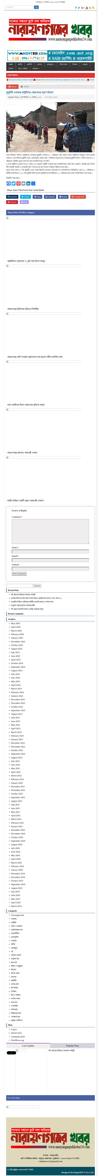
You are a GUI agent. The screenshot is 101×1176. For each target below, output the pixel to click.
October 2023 (17, 707)
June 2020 (15, 852)
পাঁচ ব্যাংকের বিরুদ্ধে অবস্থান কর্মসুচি (23, 594)
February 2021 (17, 823)
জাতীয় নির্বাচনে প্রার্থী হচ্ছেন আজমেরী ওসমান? (25, 500)
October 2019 (17, 881)
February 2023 (17, 736)
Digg (38, 197)
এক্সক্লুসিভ (15, 937)
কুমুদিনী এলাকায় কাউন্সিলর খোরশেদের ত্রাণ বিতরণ (29, 92)
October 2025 (17, 645)
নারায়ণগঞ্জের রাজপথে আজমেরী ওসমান (22, 452)
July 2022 (15, 761)
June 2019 (15, 895)
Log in (14, 1029)
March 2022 (16, 776)
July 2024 (15, 674)
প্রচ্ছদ (11, 64)
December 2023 (18, 699)
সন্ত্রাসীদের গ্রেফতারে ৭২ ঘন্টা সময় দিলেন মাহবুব (26, 261)
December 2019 (18, 873)
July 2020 (15, 848)
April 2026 (16, 627)
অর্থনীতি (13, 922)
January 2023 (17, 739)
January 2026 (17, 638)
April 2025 (16, 660)
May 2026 (15, 623)
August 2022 (16, 757)
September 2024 (18, 667)
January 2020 (17, 870)
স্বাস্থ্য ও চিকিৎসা (16, 1020)
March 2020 (16, 863)
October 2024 (17, 663)
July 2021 (15, 804)
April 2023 (16, 728)
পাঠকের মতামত (16, 955)
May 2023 (15, 725)
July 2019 (15, 892)
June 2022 (15, 765)
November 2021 (18, 790)
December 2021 (18, 786)
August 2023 (16, 714)
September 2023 (18, 710)
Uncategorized (17, 915)
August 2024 (16, 670)
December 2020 (18, 830)
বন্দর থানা (14, 962)
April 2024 (16, 685)
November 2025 (18, 641)
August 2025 (16, 649)
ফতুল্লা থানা (15, 958)
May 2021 (15, 812)
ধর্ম (12, 951)
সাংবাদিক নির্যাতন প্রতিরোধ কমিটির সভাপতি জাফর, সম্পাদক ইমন (32, 602)
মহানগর (39, 64)
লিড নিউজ (14, 988)
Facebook (13, 197)
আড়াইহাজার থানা (16, 930)
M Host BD (89, 1172)
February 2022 (17, 779)
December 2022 (18, 743)
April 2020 (16, 859)
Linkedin (51, 197)
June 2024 (15, 678)
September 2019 (18, 884)
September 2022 (18, 754)
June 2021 (15, 808)
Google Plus (79, 197)
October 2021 (17, 794)
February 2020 (17, 866)
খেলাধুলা (84, 64)
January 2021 (17, 826)
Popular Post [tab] (72, 1045)
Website (15, 565)
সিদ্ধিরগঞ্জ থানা (16, 1013)
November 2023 (18, 703)
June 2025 (15, 656)
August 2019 (16, 888)
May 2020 (15, 855)
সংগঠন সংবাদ (15, 998)
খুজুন (36, 7)
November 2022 (18, 747)
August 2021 (16, 801)
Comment (17, 517)
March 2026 (16, 631)
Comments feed (18, 1036)
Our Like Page (13, 1098)
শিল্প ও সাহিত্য (22, 68)
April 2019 (16, 902)
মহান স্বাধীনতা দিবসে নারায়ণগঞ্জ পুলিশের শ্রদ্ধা (26, 404)
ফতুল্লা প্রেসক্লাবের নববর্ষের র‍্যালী (23, 605)
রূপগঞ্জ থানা (15, 984)
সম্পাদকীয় (14, 1006)
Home (14, 87)
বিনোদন (11, 68)
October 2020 (17, 837)
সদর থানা (14, 1002)
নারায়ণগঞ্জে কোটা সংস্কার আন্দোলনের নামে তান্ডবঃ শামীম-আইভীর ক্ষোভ (35, 356)
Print (25, 202)
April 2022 (16, 772)
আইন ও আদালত (16, 926)
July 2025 (15, 652)
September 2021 (18, 797)
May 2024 (15, 681)
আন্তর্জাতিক (15, 933)
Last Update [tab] (28, 1045)
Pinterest (13, 202)
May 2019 (15, 899)
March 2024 (16, 688)
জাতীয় (20, 64)
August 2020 (16, 844)
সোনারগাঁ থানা (15, 1017)
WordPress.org (17, 1040)
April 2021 (16, 815)
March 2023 (16, 732)
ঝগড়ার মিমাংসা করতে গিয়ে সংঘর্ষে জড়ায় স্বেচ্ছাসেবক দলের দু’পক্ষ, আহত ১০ (49, 80)
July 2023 (15, 717)
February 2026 (17, 634)
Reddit (64, 197)
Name (15, 547)
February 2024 (17, 692)
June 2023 (15, 721)
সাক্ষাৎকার (14, 1009)
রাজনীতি (29, 64)
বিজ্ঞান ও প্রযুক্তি (17, 966)
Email (15, 556)
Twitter (26, 197)
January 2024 (17, 696)
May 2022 (15, 768)
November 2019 (18, 877)
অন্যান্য (35, 68)
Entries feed (16, 1033)
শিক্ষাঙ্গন (74, 64)
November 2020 (18, 833)
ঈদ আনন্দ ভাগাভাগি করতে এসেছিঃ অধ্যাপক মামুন (27, 609)
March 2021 (16, 819)
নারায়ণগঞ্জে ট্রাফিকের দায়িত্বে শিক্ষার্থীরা (23, 309)
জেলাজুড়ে (50, 64)
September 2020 (18, 841)
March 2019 (16, 906)
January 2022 (17, 783)
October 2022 (17, 750)
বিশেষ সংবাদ (63, 64)
